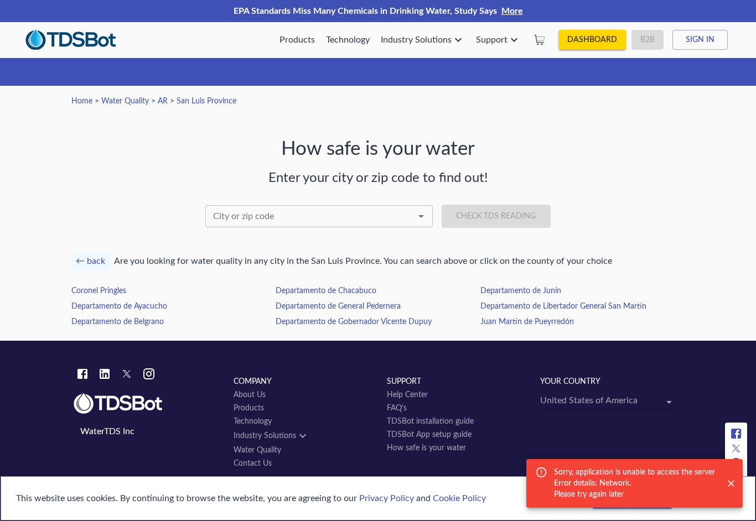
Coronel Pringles (98, 291)
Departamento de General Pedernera (338, 306)
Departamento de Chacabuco (326, 291)
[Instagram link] (149, 375)
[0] (539, 40)
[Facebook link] (82, 375)
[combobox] (319, 216)
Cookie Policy (459, 498)
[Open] (421, 216)
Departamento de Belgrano (117, 322)
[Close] (731, 483)
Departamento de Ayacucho (119, 306)
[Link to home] (148, 404)
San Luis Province (206, 101)
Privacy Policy (386, 498)
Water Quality (125, 101)
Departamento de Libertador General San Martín (563, 306)
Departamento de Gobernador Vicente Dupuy (354, 322)
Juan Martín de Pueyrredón (527, 322)
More (512, 11)
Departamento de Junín (520, 291)
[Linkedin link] (104, 375)
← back (90, 261)
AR (163, 101)
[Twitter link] (126, 375)
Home (81, 101)
